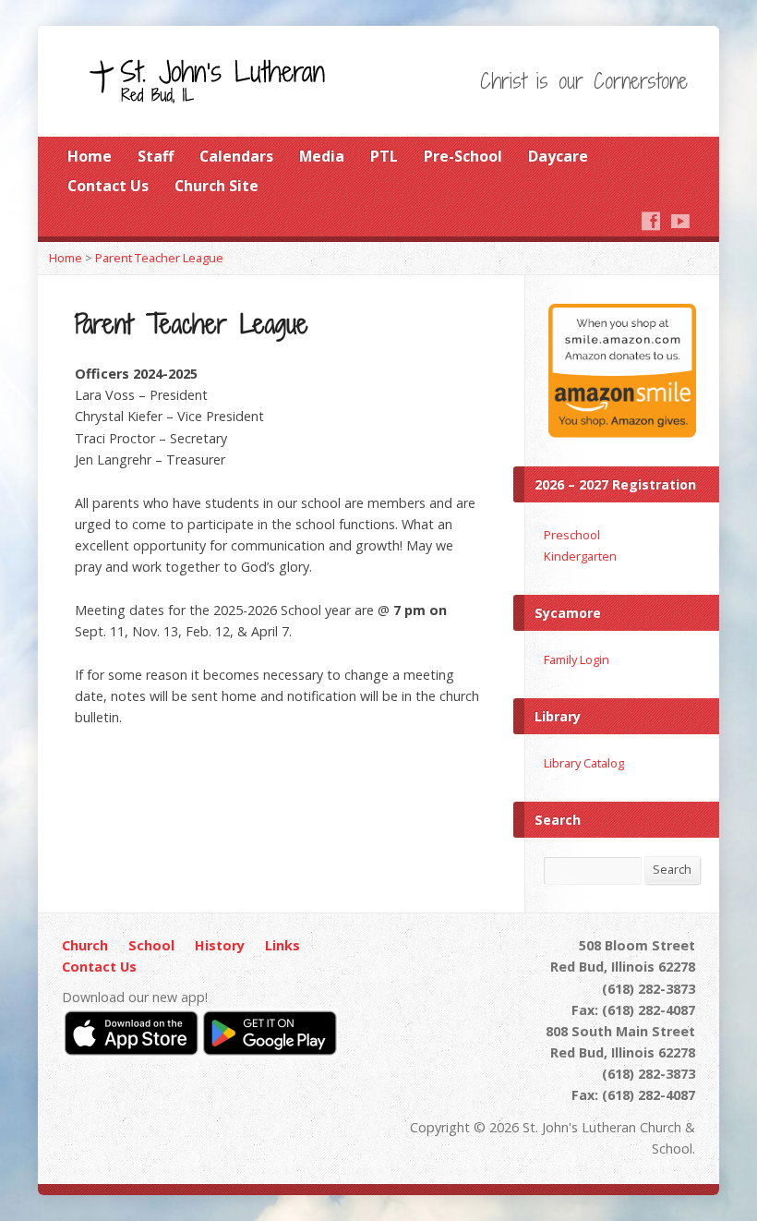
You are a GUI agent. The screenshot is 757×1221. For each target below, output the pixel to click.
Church (85, 945)
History (220, 945)
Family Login (576, 659)
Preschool (572, 534)
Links (282, 945)
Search (672, 869)
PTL (384, 156)
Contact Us (108, 185)
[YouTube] (680, 221)
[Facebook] (651, 221)
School (151, 945)
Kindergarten (580, 556)
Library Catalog (584, 763)
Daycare (558, 156)
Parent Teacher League (159, 257)
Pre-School (463, 156)
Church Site (216, 185)
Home (89, 156)
